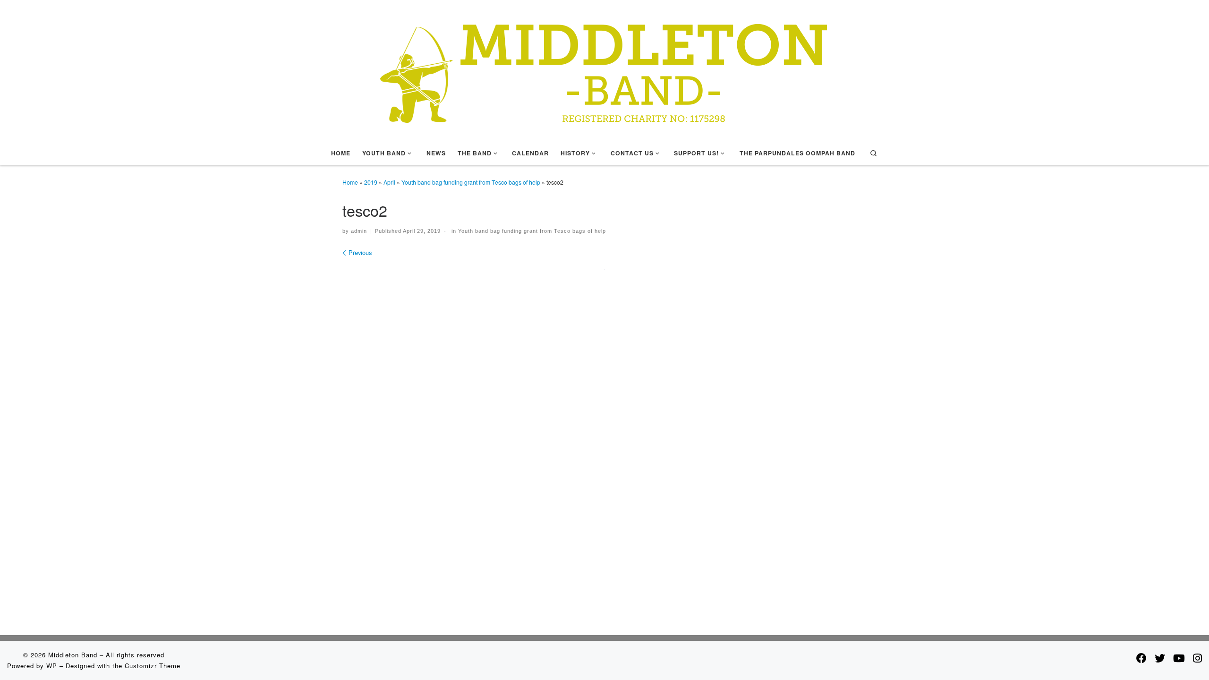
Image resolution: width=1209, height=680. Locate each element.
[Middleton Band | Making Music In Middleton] (604, 68)
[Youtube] (1179, 658)
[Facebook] (1141, 658)
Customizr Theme (152, 665)
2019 (370, 182)
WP (51, 665)
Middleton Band (72, 654)
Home (350, 182)
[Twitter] (1160, 658)
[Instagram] (1197, 658)
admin (359, 231)
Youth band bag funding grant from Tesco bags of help (470, 182)
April (389, 182)
